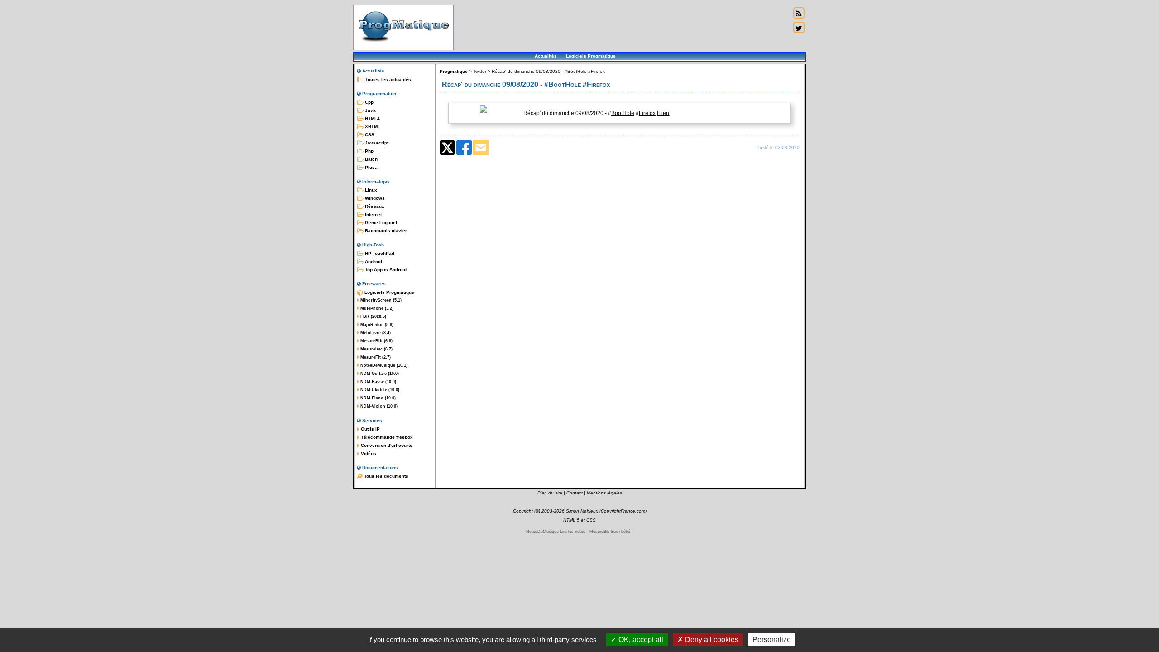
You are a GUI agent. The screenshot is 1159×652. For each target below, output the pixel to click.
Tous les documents (385, 476)
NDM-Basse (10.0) (377, 381)
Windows (374, 198)
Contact (574, 492)
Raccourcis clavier (385, 230)
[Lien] (663, 113)
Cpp (369, 102)
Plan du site (549, 492)
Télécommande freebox (386, 437)
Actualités (546, 55)
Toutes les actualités (387, 79)
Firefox (647, 113)
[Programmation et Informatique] (403, 44)
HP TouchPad (379, 253)
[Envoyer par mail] (481, 153)
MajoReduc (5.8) (376, 324)
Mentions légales (604, 492)
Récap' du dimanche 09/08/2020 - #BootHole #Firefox (548, 71)
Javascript (376, 142)
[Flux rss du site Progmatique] (798, 13)
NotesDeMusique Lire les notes (555, 531)
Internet (373, 214)
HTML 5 (571, 520)
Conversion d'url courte (385, 445)
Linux (370, 189)
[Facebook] (464, 153)
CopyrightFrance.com (623, 510)
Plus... (371, 167)
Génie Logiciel (380, 222)
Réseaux (374, 206)
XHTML (372, 126)
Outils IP (369, 429)
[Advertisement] (622, 27)
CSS (369, 134)
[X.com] (447, 153)
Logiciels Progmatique (591, 55)
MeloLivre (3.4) (375, 333)
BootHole (622, 113)
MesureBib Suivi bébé (609, 531)
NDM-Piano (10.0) (377, 398)
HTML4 (372, 118)
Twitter (479, 71)
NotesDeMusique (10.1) (383, 365)
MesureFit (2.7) (375, 357)
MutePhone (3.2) (376, 308)
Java (370, 110)
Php (369, 151)
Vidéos (367, 453)
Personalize (771, 639)
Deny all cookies (710, 639)
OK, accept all (640, 639)
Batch (371, 159)
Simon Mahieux (582, 510)
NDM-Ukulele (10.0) (379, 390)
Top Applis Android (385, 269)
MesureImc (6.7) (376, 349)
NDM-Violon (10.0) (378, 406)
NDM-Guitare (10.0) (379, 373)
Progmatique (454, 71)
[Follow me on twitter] (798, 27)
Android (373, 261)
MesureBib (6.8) (376, 341)
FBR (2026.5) (372, 316)
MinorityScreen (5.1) (380, 300)
